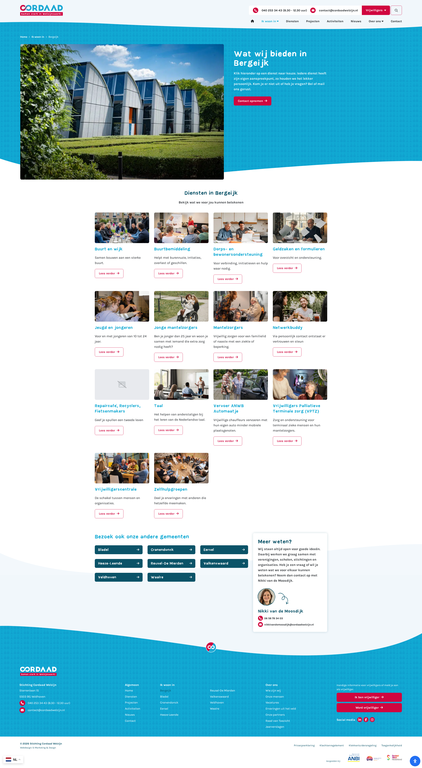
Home (23, 36)
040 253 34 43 (49, 703)
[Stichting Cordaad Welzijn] (41, 10)
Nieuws (356, 21)
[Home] (252, 21)
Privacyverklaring (304, 745)
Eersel (164, 708)
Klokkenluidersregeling (363, 745)
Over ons (375, 21)
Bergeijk (165, 690)
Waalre (214, 708)
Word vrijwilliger (367, 707)
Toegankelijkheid (391, 745)
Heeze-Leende (169, 714)
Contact (396, 21)
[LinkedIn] (359, 719)
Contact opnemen (250, 101)
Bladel (164, 696)
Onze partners (275, 714)
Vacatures (272, 702)
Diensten (292, 21)
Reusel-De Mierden (222, 690)
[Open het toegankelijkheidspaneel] (415, 761)
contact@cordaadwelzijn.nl (46, 710)
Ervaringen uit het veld (281, 708)
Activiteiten (335, 21)
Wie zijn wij (273, 690)
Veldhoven (217, 702)
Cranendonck (169, 702)
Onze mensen (275, 696)
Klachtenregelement (332, 745)
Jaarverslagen (275, 727)
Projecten (312, 21)
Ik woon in (268, 21)
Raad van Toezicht (278, 721)
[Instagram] (372, 719)
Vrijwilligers (374, 10)
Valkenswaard (219, 696)
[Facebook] (365, 719)
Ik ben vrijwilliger (367, 697)
